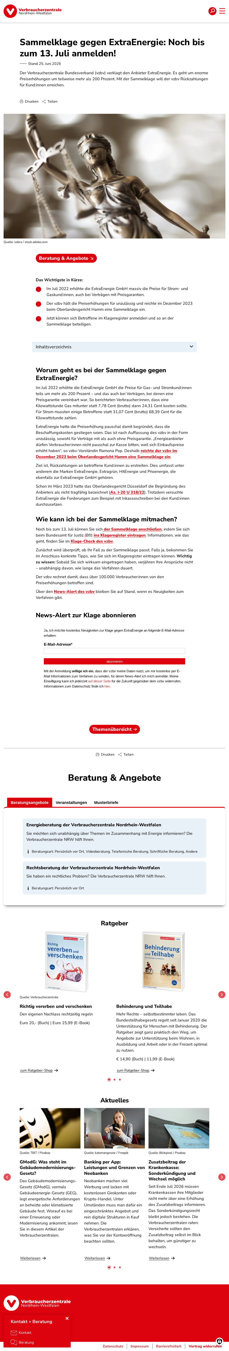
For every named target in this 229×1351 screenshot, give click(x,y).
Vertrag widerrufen (205, 1346)
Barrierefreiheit (168, 1346)
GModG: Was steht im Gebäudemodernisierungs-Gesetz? (48, 1167)
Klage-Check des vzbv (92, 541)
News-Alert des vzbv (74, 591)
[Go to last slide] (7, 994)
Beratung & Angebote (63, 258)
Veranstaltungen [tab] (71, 802)
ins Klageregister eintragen (120, 535)
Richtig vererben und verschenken (56, 1006)
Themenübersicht (111, 729)
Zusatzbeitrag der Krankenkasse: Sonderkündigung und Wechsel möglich (171, 1170)
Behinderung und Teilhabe (144, 1006)
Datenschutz (113, 1346)
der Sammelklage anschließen (132, 529)
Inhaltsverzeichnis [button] (54, 347)
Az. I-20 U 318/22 (127, 492)
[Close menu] (67, 1318)
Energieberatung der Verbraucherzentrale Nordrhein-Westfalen (93, 825)
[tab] (109, 1079)
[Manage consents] (219, 1341)
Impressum (140, 1346)
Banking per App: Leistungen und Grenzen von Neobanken (114, 1167)
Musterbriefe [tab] (106, 802)
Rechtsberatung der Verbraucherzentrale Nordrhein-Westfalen (93, 868)
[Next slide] (221, 994)
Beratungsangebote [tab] (30, 802)
